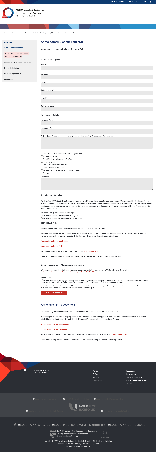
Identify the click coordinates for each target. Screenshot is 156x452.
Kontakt (96, 371)
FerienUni (72, 33)
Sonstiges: (45, 177)
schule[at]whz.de (119, 334)
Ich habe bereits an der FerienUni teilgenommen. (62, 170)
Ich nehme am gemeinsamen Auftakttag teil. (60, 216)
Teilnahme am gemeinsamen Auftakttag (57, 213)
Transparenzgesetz (134, 377)
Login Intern (97, 380)
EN (145, 2)
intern (139, 2)
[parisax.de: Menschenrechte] (108, 399)
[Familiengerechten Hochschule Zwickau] (45, 411)
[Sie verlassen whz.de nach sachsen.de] (53, 437)
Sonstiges (47, 173)
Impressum (130, 371)
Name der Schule (47, 120)
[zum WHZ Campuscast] (127, 425)
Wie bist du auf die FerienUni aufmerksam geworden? (62, 154)
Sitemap (129, 384)
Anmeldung (82, 33)
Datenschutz (131, 374)
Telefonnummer (48, 106)
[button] (150, 2)
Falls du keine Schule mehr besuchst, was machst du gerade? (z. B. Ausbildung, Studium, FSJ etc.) (79, 136)
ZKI (89, 446)
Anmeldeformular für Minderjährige (55, 241)
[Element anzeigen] (36, 42)
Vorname (45, 74)
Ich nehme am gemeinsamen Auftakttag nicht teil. (63, 218)
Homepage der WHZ (50, 156)
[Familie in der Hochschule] (82, 411)
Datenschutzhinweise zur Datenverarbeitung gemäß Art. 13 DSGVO (67, 272)
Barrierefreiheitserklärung (136, 380)
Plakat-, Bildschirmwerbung (53, 168)
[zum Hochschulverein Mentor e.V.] (79, 425)
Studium (7, 33)
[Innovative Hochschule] (45, 399)
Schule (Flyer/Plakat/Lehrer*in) (55, 165)
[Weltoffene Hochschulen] (76, 399)
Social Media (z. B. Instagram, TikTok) (57, 159)
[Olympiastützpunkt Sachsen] (115, 411)
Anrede (44, 65)
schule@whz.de (91, 251)
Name (44, 82)
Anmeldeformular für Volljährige (54, 246)
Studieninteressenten (20, 33)
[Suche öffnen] (153, 2)
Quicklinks (112, 2)
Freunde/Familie (49, 162)
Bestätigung (46, 277)
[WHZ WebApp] (34, 425)
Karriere (130, 2)
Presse (121, 2)
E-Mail (44, 98)
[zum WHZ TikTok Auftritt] (15, 425)
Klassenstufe (46, 128)
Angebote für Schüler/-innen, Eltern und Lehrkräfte (48, 33)
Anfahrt (96, 374)
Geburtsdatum (47, 90)
